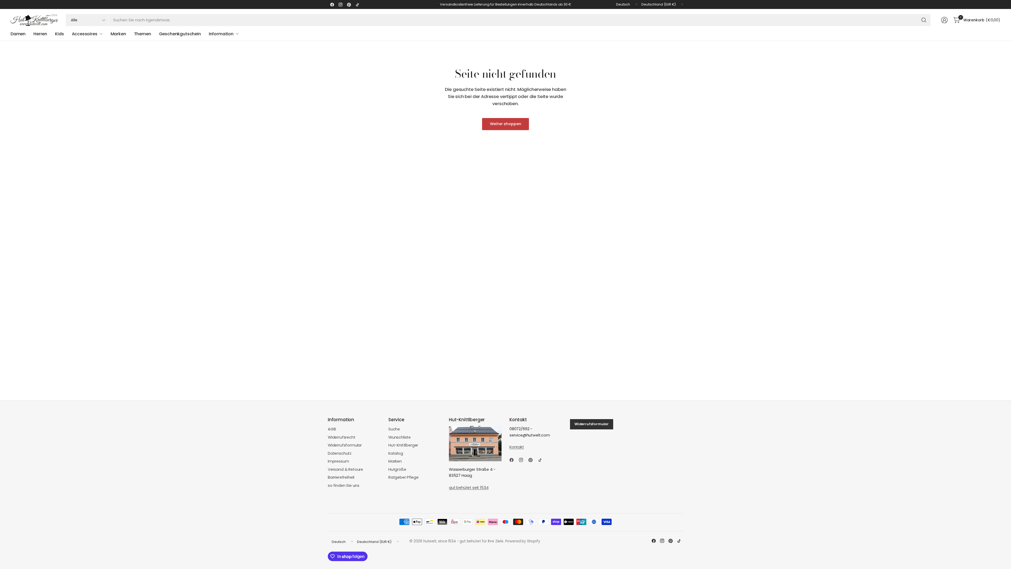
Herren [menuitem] (40, 34)
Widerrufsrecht (341, 437)
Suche (394, 429)
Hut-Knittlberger (403, 445)
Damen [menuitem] (18, 34)
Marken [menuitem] (118, 34)
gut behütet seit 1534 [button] (468, 487)
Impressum (338, 461)
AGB (332, 429)
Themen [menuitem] (142, 34)
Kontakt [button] (516, 447)
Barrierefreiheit (341, 477)
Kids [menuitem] (59, 34)
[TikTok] (357, 4)
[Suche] (923, 20)
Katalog (395, 453)
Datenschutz (339, 453)
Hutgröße (397, 469)
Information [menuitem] (221, 34)
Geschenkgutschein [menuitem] (180, 34)
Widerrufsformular (345, 445)
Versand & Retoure (345, 469)
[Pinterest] (349, 4)
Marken (395, 461)
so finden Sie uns (343, 485)
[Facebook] (332, 4)
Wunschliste (399, 437)
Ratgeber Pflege (403, 477)
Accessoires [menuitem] (84, 34)
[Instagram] (340, 4)
